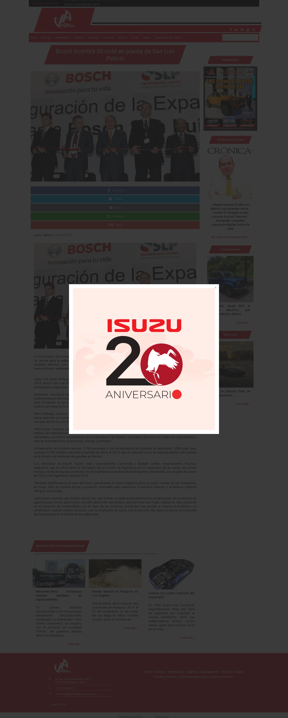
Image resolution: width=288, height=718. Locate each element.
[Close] (215, 288)
